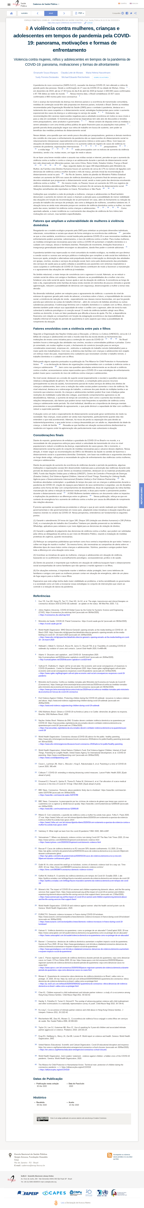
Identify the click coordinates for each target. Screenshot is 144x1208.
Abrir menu (10, 4)
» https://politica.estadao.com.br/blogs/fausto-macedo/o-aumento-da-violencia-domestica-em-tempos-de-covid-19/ (84, 882)
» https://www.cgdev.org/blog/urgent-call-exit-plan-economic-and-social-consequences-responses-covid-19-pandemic (82, 674)
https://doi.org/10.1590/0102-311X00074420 (65, 23)
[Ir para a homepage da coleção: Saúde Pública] (16, 3)
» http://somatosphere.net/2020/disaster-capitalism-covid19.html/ (65, 660)
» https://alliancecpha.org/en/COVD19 (54, 1070)
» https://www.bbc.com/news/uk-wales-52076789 (58, 795)
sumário (24, 13)
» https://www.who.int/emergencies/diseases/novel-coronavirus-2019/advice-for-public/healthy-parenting (80, 744)
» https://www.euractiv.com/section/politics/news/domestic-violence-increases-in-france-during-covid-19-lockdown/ (81, 923)
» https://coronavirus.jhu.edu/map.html (54, 615)
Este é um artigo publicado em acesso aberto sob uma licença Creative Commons (78, 1118)
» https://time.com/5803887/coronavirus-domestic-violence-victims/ (66, 870)
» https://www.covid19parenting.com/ (53, 758)
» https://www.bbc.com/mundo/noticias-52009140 (58, 809)
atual (51, 13)
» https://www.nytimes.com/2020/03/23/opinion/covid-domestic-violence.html (70, 842)
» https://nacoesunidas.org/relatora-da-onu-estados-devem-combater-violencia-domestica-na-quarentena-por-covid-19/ (83, 729)
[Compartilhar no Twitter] (131, 13)
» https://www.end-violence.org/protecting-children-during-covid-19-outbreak (69, 705)
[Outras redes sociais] (135, 13)
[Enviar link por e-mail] (122, 13)
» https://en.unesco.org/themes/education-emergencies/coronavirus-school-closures (73, 1050)
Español (124, 3)
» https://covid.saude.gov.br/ (50, 624)
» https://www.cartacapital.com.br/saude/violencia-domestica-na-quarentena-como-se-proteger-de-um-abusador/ (84, 935)
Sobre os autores (101, 77)
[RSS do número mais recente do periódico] (109, 1155)
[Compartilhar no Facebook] (127, 13)
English (135, 3)
